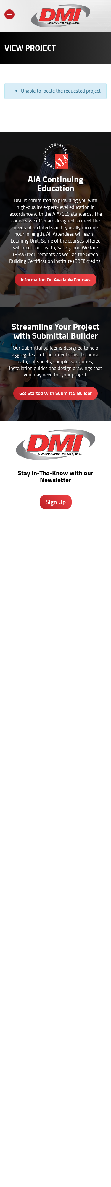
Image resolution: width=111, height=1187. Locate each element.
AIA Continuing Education (55, 804)
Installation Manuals (55, 883)
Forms (56, 1022)
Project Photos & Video (56, 835)
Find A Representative (83, 1166)
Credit (55, 877)
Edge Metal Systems (55, 719)
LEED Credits (56, 829)
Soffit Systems (55, 732)
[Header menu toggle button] (9, 14)
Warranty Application (55, 902)
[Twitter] (48, 1114)
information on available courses (56, 279)
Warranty (56, 1047)
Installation (55, 1034)
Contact (54, 1171)
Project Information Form (55, 871)
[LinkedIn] (64, 1115)
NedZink (55, 756)
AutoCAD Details (55, 810)
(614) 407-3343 (56, 590)
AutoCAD (55, 1003)
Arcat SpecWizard (55, 792)
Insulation (55, 744)
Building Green (55, 823)
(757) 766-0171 (56, 676)
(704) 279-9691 (56, 633)
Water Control (55, 725)
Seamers (55, 889)
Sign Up (56, 501)
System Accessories (55, 750)
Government (55, 956)
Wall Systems (55, 713)
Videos (55, 943)
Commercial (55, 968)
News (38, 1171)
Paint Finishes (55, 1016)
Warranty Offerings (55, 817)
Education (55, 962)
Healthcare (55, 949)
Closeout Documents (55, 908)
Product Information (55, 786)
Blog (55, 997)
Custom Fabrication (55, 738)
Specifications (55, 798)
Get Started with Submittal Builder (55, 393)
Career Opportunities (40, 1166)
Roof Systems (56, 707)
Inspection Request (56, 895)
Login (73, 1171)
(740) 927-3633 (56, 558)
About (12, 1166)
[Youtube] (79, 1115)
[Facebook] (32, 1115)
